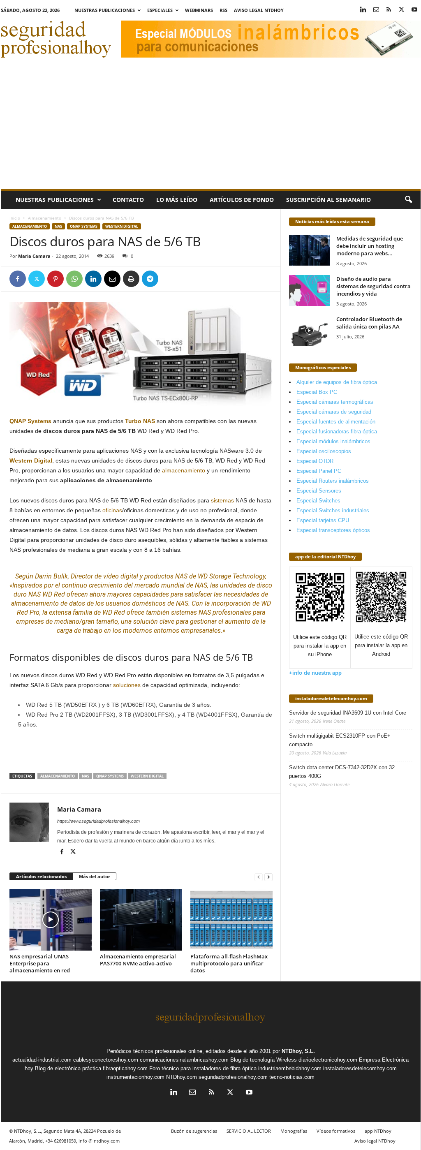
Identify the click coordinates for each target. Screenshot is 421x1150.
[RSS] (389, 10)
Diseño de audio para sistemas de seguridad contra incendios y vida (373, 286)
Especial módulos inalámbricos (333, 441)
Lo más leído (176, 200)
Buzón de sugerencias (194, 1131)
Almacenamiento (44, 218)
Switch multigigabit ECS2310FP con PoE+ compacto (340, 740)
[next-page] (268, 876)
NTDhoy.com (181, 1077)
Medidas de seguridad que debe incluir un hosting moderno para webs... (369, 246)
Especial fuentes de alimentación (335, 422)
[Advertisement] (211, 127)
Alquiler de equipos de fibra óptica (336, 382)
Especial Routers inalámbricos (332, 481)
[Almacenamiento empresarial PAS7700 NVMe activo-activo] (141, 920)
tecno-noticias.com (292, 1077)
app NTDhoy (378, 1131)
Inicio (14, 218)
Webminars (199, 10)
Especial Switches (318, 500)
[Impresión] (131, 279)
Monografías (293, 1131)
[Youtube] (414, 10)
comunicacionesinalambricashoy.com (184, 1060)
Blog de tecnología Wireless (263, 1060)
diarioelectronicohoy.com (327, 1060)
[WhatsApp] (74, 279)
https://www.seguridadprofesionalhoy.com (98, 821)
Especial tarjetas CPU (322, 520)
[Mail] (376, 10)
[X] (402, 10)
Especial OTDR (314, 461)
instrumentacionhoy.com (135, 1077)
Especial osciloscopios (323, 451)
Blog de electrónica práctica (68, 1068)
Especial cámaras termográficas (334, 402)
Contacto (128, 200)
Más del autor (94, 876)
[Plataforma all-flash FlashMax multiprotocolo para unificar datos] (231, 920)
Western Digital (121, 226)
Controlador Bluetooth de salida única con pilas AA (369, 322)
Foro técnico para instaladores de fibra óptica (203, 1068)
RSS (223, 10)
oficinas (112, 510)
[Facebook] (17, 279)
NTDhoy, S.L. (298, 1051)
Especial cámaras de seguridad (333, 412)
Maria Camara (34, 256)
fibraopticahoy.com (125, 1068)
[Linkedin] (363, 10)
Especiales (160, 10)
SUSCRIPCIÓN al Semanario (328, 200)
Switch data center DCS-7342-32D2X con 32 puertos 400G (342, 771)
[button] (408, 200)
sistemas (222, 500)
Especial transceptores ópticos (333, 530)
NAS (58, 226)
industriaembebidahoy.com (290, 1068)
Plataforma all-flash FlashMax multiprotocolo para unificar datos (229, 963)
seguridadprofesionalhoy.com (233, 1077)
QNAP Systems (83, 226)
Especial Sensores (318, 491)
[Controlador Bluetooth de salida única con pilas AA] (309, 330)
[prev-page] (258, 876)
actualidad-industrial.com (42, 1060)
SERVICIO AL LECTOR (249, 1131)
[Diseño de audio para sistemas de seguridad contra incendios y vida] (309, 290)
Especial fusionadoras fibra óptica (336, 431)
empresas (30, 621)
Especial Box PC (316, 392)
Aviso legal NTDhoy (259, 10)
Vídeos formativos (336, 1131)
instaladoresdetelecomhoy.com (331, 698)
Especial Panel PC (318, 471)
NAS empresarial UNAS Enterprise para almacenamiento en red (39, 963)
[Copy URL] (169, 279)
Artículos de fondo (242, 200)
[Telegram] (150, 279)
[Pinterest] (55, 279)
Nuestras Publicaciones (104, 10)
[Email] (112, 279)
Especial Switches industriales (332, 510)
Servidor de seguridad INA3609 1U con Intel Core (347, 713)
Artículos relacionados (41, 876)
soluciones (127, 685)
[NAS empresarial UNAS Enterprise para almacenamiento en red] (50, 920)
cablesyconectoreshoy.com (105, 1060)
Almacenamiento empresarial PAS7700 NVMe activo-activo (138, 960)
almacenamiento (183, 470)
